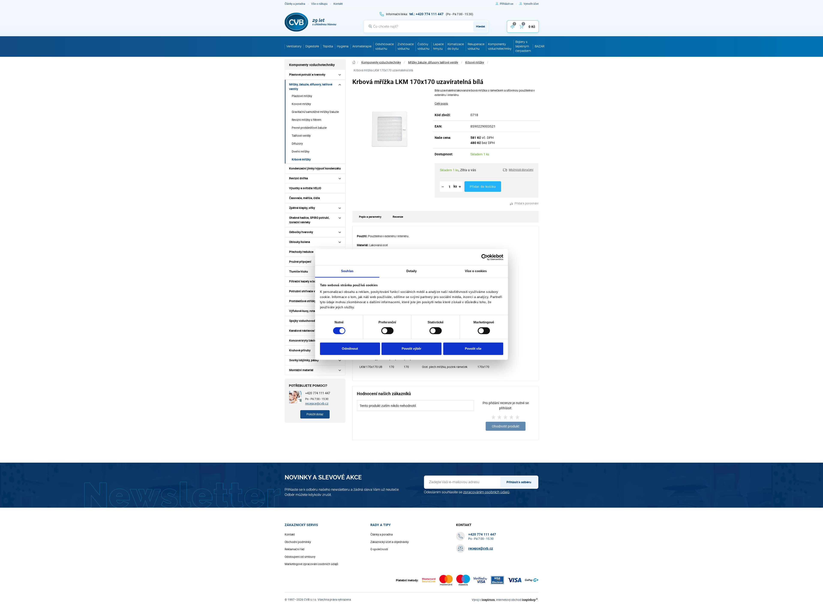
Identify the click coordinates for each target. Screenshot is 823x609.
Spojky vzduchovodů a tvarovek (310, 321)
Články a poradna (295, 4)
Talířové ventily (301, 136)
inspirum (488, 600)
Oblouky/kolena (299, 242)
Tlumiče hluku (298, 271)
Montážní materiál (301, 370)
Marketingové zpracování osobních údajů (311, 564)
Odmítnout (350, 348)
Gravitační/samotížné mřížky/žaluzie (315, 112)
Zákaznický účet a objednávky (389, 542)
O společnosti (379, 549)
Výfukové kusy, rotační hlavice (309, 311)
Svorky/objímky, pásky (304, 360)
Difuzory (297, 144)
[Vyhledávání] (370, 26)
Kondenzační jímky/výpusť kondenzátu (315, 168)
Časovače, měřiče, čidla (304, 198)
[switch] (387, 330)
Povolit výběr (411, 348)
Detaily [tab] (411, 271)
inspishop (530, 600)
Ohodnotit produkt (505, 426)
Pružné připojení (300, 262)
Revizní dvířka (298, 178)
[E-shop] (354, 62)
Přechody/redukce (301, 252)
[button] (518, 170)
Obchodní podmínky (298, 542)
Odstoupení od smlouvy (300, 557)
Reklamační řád (294, 549)
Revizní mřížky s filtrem (306, 120)
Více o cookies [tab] (476, 271)
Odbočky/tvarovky (301, 232)
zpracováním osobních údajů (486, 492)
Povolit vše (473, 348)
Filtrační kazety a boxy (304, 281)
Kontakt (338, 4)
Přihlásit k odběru (518, 482)
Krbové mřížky (301, 159)
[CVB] (310, 22)
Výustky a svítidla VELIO (305, 188)
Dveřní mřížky (300, 151)
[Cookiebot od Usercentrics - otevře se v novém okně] (484, 257)
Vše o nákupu (319, 4)
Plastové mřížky (302, 96)
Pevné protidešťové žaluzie (309, 128)
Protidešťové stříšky (302, 301)
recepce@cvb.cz (316, 403)
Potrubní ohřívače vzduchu (307, 291)
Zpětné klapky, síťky (302, 208)
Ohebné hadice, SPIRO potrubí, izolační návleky (309, 220)
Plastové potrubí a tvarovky (307, 74)
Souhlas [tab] (347, 271)
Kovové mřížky (301, 104)
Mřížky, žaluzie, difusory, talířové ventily (310, 86)
